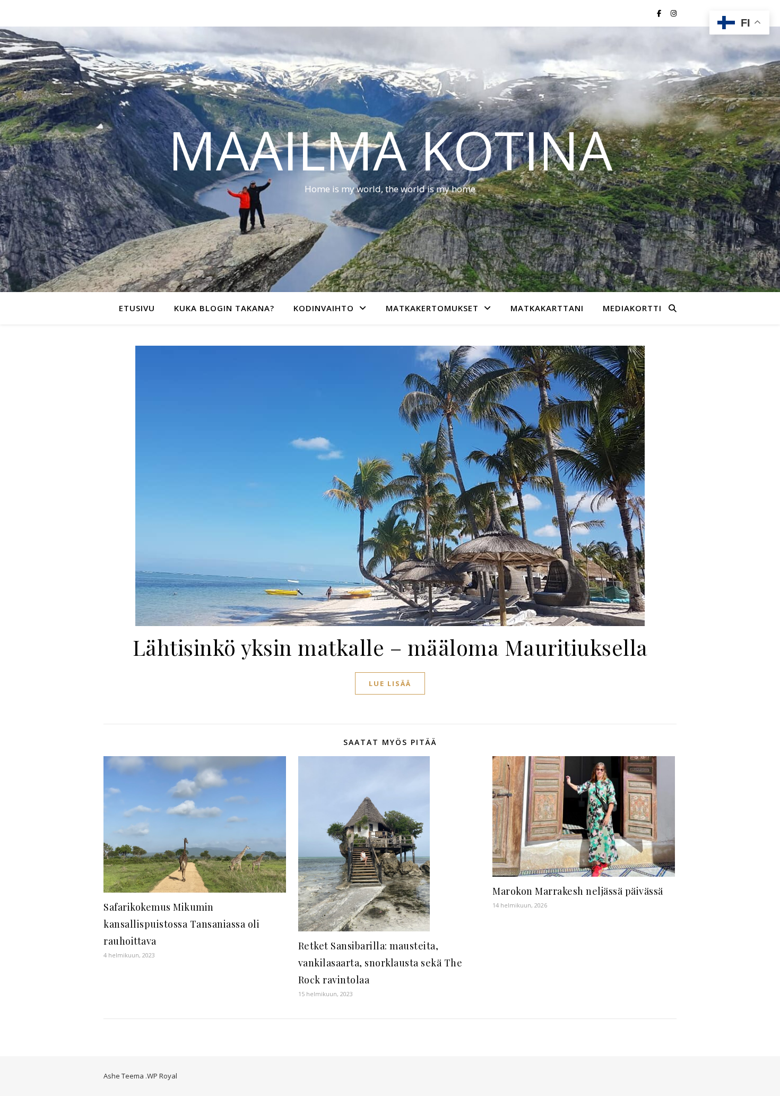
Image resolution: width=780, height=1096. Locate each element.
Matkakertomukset (432, 308)
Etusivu (137, 308)
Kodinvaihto (323, 308)
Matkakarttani (547, 308)
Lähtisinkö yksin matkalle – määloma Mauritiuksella (390, 647)
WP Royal (162, 1076)
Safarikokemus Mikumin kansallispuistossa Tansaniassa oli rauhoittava (181, 924)
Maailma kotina (390, 149)
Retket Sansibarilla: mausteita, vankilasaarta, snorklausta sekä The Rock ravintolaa (380, 962)
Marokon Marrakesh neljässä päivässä (577, 891)
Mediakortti (632, 308)
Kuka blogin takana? (224, 308)
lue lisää (390, 683)
